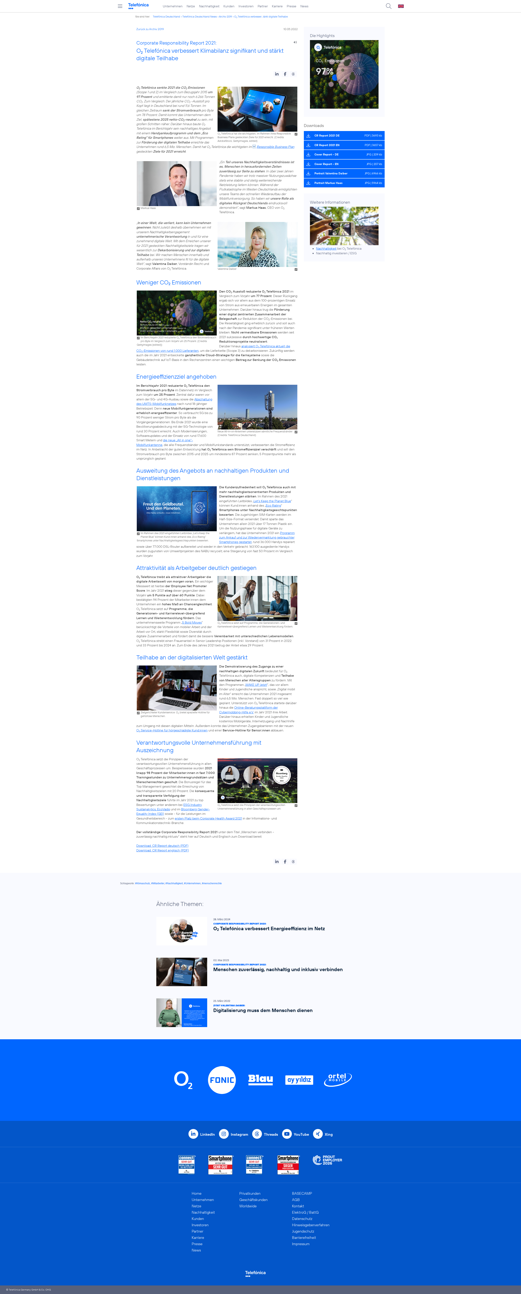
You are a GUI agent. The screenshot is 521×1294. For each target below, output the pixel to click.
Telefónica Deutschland (166, 16)
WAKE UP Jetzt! (256, 685)
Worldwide (248, 1206)
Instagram (239, 1134)
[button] (276, 74)
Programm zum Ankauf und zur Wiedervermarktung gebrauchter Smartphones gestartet (257, 537)
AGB (296, 1199)
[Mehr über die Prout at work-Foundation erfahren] (327, 1165)
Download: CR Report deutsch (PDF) (162, 846)
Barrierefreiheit (304, 1237)
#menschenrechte (212, 883)
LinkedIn (207, 1134)
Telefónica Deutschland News (199, 16)
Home (196, 1193)
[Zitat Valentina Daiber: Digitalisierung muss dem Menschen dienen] (258, 1012)
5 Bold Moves (192, 622)
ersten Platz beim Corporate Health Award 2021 (208, 818)
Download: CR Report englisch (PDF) (162, 850)
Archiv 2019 (225, 16)
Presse (291, 6)
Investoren (246, 6)
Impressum (301, 1244)
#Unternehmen (192, 883)
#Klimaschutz (142, 883)
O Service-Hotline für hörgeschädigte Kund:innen (172, 730)
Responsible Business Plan (275, 147)
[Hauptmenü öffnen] (120, 6)
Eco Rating (273, 505)
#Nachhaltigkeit (174, 883)
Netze (191, 6)
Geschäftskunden (253, 1199)
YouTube (301, 1134)
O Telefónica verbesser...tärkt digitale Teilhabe (261, 16)
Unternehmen (173, 6)
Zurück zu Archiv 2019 (150, 29)
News (304, 6)
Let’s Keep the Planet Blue (272, 501)
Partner (263, 6)
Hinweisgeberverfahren (310, 1225)
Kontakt (298, 1206)
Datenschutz (302, 1218)
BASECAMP (302, 1193)
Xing (329, 1134)
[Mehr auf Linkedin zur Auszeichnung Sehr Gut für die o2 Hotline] (255, 1165)
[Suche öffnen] (389, 6)
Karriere (277, 6)
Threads (271, 1134)
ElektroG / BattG (305, 1212)
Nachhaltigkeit (209, 6)
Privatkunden (249, 1193)
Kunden (228, 6)
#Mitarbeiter (157, 883)
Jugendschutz (303, 1231)
